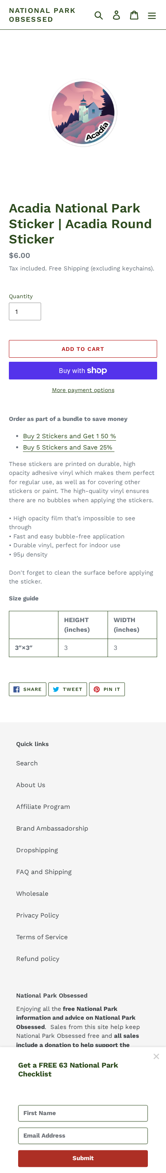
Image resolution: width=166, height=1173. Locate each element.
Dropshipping (37, 850)
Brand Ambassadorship (52, 828)
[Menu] (152, 15)
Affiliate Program (43, 806)
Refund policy (37, 959)
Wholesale (32, 893)
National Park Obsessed (42, 14)
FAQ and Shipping (44, 872)
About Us (30, 785)
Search (27, 763)
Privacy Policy (37, 915)
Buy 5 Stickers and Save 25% (68, 447)
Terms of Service (42, 937)
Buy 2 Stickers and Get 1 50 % (69, 436)
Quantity (21, 296)
